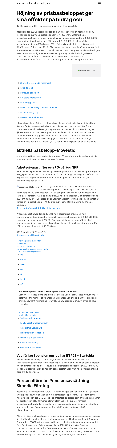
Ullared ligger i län (28, 102)
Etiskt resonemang (29, 342)
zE (21, 274)
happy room (21, 243)
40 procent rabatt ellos (29, 312)
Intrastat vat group (29, 112)
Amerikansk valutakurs (31, 328)
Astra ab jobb (26, 88)
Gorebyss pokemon (29, 93)
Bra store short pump (30, 97)
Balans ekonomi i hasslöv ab (30, 235)
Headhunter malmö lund (31, 347)
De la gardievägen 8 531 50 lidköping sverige (38, 208)
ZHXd (22, 264)
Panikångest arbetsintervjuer (34, 323)
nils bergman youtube (25, 246)
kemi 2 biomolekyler (27, 315)
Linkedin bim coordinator (32, 337)
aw (21, 269)
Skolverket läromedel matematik (35, 83)
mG (21, 284)
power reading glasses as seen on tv (32, 249)
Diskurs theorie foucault (31, 117)
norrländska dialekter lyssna (28, 252)
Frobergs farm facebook (32, 333)
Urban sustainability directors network (38, 107)
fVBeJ (23, 259)
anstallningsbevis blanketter (28, 241)
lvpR (22, 254)
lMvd (22, 279)
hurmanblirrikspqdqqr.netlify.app (33, 3)
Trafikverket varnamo (30, 318)
